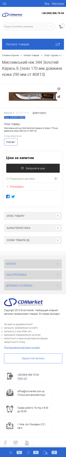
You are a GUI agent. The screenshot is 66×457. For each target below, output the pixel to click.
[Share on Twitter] (13, 196)
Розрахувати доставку (22, 178)
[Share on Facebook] (8, 196)
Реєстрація (58, 3)
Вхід (47, 3)
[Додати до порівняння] (59, 96)
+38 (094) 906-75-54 (53, 13)
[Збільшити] (33, 96)
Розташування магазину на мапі (22, 347)
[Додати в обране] (59, 89)
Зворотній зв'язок (33, 358)
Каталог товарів (17, 44)
